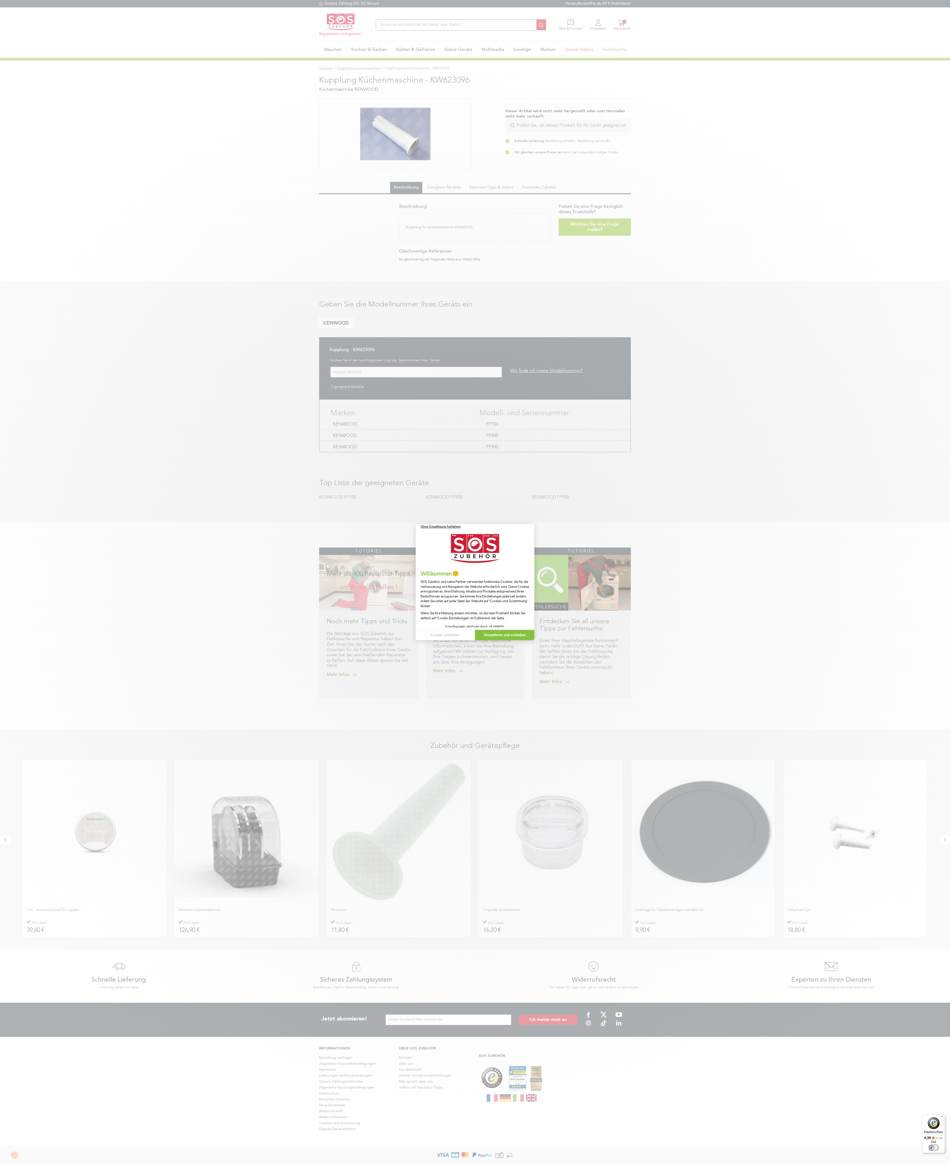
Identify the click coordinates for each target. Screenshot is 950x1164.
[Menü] (942, 1117)
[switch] (934, 1148)
